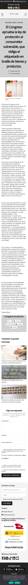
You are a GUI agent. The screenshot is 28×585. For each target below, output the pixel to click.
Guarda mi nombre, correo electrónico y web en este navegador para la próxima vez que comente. (13, 451)
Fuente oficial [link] (5, 312)
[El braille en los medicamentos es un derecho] (14, 372)
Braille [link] (14, 22)
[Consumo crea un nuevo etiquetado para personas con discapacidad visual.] (14, 352)
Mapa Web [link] (14, 574)
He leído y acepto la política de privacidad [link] (13, 499)
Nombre (4, 435)
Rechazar (17, 582)
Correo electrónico (7, 442)
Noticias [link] (20, 22)
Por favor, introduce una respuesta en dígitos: (13, 455)
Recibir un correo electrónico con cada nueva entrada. (13, 470)
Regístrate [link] (11, 4)
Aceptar (11, 582)
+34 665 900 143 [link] (7, 1)
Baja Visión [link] (8, 22)
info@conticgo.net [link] (20, 1)
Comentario (5, 421)
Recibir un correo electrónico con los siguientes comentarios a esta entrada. (11, 466)
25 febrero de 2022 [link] (15, 71)
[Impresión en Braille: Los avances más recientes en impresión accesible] (14, 392)
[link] (9, 8)
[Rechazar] (26, 579)
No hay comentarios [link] (15, 73)
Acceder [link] (17, 4)
